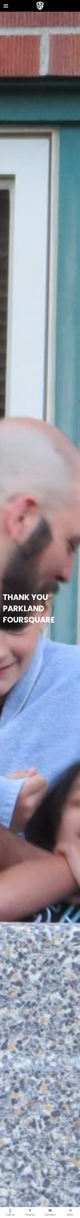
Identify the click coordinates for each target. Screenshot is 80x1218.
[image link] (40, 5)
